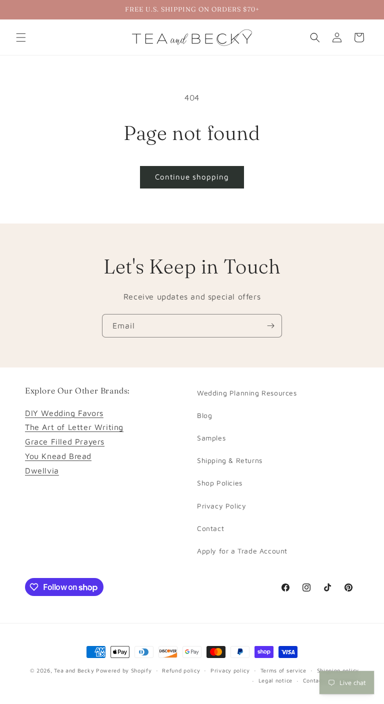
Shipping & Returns (229, 460)
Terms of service (283, 670)
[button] (21, 37)
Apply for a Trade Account (242, 550)
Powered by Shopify (124, 670)
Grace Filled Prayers (64, 441)
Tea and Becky (74, 670)
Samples (211, 438)
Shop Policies (219, 482)
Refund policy (181, 670)
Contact (210, 528)
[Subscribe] (271, 326)
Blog (204, 415)
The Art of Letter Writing (74, 427)
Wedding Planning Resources (247, 392)
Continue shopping (192, 176)
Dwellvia (42, 470)
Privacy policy (230, 670)
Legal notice (275, 680)
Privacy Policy (221, 506)
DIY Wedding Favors (64, 413)
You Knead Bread (58, 456)
